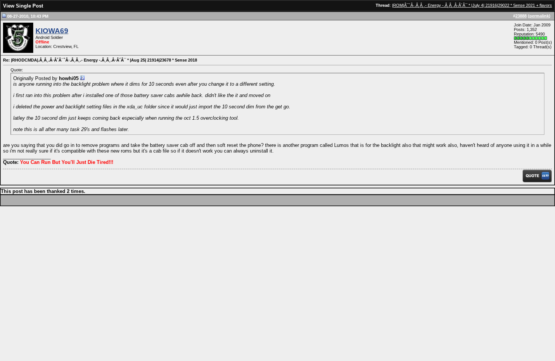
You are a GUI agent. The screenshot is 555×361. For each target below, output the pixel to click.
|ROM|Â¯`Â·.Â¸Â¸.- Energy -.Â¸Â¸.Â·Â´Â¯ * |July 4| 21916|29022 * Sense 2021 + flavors (472, 5)
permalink (539, 16)
